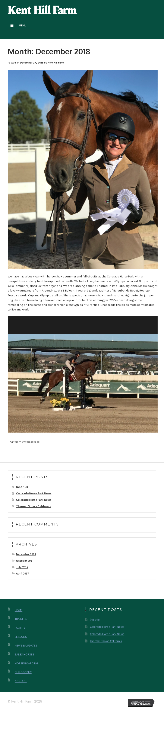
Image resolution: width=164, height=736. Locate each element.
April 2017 (22, 573)
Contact (21, 681)
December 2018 (26, 554)
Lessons (21, 637)
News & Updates (26, 645)
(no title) (22, 487)
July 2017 (22, 567)
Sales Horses (24, 654)
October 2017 (25, 561)
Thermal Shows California (33, 506)
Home (18, 610)
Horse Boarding (26, 663)
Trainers (21, 619)
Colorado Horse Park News (33, 493)
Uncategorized (31, 441)
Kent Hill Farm (42, 10)
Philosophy (23, 672)
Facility (20, 628)
